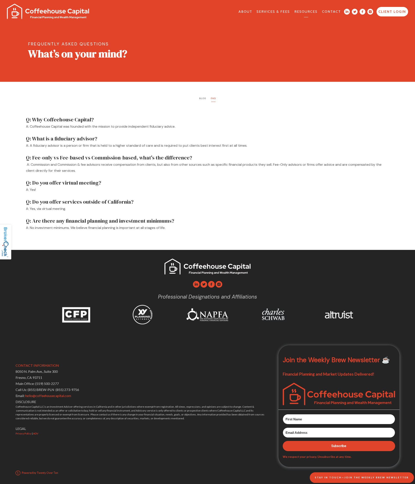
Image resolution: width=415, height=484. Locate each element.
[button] (339, 394)
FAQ (213, 98)
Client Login (392, 12)
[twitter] (203, 284)
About (245, 12)
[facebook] (211, 284)
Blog (202, 98)
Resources (306, 12)
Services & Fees (273, 12)
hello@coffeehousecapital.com (48, 396)
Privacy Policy (23, 433)
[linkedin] (196, 284)
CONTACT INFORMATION (37, 365)
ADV (35, 433)
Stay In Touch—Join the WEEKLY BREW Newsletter (362, 477)
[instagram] (218, 284)
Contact (331, 12)
